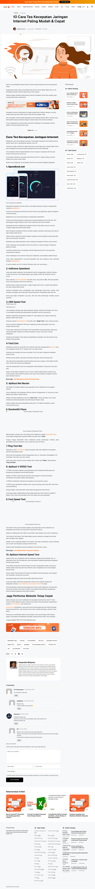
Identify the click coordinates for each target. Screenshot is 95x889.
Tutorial (16, 13)
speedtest (26, 644)
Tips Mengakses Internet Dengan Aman (26, 379)
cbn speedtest (31, 640)
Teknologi (10, 809)
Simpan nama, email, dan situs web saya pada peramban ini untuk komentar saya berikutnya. (32, 775)
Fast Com (41, 640)
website (80, 162)
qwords (19, 644)
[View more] (23, 809)
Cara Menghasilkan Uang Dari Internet (26, 550)
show (35, 130)
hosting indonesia (72, 179)
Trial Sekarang (65, 2)
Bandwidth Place (12, 640)
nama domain (71, 175)
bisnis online (71, 184)
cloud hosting (71, 167)
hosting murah (81, 154)
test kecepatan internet (38, 644)
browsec (22, 640)
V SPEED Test (52, 644)
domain (70, 158)
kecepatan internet (52, 640)
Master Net (11, 644)
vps (9, 648)
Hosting (70, 162)
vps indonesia (16, 648)
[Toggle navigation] (92, 7)
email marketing (71, 171)
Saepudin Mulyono (26, 662)
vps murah (26, 648)
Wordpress (80, 158)
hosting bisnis (71, 188)
